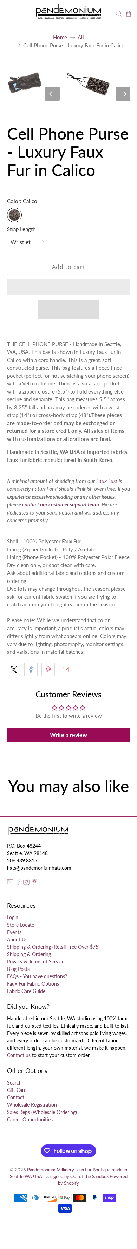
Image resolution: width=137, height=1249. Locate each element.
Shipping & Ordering (29, 954)
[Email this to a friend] (65, 669)
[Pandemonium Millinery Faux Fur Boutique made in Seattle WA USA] (68, 14)
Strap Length (21, 229)
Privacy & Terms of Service (35, 962)
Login (12, 917)
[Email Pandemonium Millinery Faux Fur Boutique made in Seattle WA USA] (10, 883)
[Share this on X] (13, 669)
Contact (15, 1097)
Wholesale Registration (32, 1105)
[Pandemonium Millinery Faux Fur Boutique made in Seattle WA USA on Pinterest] (34, 883)
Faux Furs (106, 481)
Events (14, 932)
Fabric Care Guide (26, 991)
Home (60, 37)
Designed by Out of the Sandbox (76, 1176)
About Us (17, 939)
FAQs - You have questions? (37, 976)
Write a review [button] (68, 734)
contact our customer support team (60, 504)
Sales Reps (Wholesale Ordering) (42, 1112)
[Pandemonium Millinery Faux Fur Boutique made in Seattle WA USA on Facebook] (18, 883)
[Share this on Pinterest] (48, 669)
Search (14, 1083)
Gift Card (17, 1090)
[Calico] (14, 215)
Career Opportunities (30, 1119)
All (81, 37)
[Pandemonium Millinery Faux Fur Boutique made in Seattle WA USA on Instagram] (26, 883)
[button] (68, 287)
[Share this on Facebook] (31, 669)
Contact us (19, 1055)
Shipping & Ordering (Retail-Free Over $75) (53, 947)
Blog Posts (18, 969)
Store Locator (21, 925)
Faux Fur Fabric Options (33, 984)
